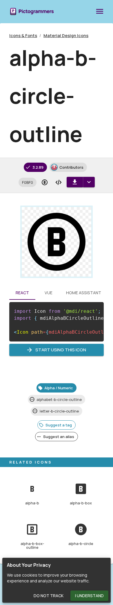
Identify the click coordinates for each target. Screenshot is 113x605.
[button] (28, 182)
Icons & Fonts (23, 35)
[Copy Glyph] (44, 182)
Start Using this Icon (60, 350)
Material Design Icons (65, 35)
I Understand (89, 595)
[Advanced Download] (89, 182)
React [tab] (22, 292)
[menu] (99, 11)
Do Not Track (48, 595)
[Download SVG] (75, 182)
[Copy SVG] (58, 182)
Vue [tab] (48, 292)
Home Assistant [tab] (83, 292)
